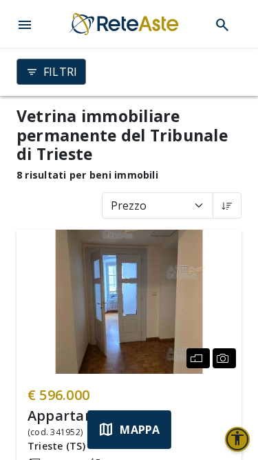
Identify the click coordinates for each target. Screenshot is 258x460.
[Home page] (124, 24)
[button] (25, 23)
